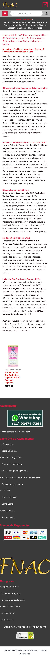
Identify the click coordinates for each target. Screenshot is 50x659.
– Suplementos (6, 620)
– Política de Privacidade (11, 484)
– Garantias (5, 490)
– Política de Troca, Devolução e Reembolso (20, 477)
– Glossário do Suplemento (12, 600)
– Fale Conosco (7, 510)
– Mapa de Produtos (9, 586)
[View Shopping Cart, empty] (45, 4)
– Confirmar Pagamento (11, 464)
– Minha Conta (6, 504)
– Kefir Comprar (7, 613)
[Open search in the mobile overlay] (26, 13)
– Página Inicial (7, 444)
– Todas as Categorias (10, 593)
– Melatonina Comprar (10, 606)
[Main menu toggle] (5, 13)
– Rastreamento (7, 517)
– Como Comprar (8, 497)
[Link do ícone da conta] (46, 13)
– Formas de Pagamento (11, 457)
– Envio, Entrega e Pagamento (14, 470)
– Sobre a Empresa (8, 451)
